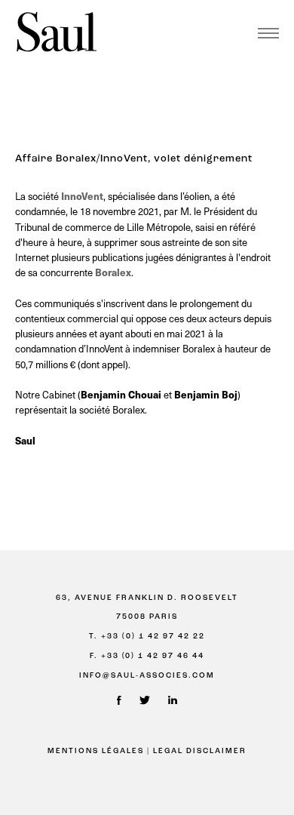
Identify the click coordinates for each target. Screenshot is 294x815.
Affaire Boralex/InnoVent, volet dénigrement (134, 159)
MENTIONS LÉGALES (95, 751)
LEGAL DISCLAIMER (200, 751)
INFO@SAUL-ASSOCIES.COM (147, 676)
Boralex (113, 272)
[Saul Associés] (56, 32)
